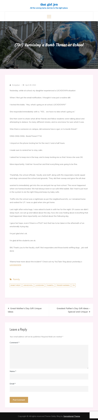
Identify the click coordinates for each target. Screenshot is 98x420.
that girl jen (49, 4)
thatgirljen (16, 85)
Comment (14, 342)
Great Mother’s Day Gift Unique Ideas (25, 310)
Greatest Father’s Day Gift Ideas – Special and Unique (73, 310)
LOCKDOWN (15, 265)
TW (73, 285)
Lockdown (40, 285)
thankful (50, 285)
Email (13, 383)
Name (13, 371)
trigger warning (63, 285)
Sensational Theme (71, 416)
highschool (28, 285)
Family (16, 279)
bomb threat (16, 285)
